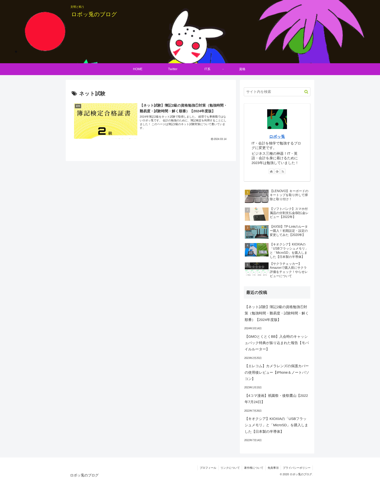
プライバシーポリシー (297, 467)
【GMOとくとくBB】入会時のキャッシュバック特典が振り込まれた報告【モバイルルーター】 (277, 343)
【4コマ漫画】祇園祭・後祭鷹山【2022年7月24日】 (276, 399)
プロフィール (208, 467)
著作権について (253, 467)
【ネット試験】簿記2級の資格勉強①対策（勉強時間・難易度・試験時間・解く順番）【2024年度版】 (277, 313)
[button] (304, 92)
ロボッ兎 (277, 136)
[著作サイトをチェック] (271, 171)
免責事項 (273, 467)
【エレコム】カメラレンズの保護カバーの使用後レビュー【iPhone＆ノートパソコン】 (277, 372)
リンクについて (230, 467)
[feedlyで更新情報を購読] (277, 171)
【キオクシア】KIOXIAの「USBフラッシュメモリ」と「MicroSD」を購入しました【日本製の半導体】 (276, 425)
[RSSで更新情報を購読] (282, 171)
